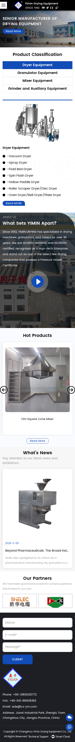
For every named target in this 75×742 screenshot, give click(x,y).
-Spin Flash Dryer (20, 175)
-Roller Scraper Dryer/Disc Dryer (32, 188)
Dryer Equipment (37, 65)
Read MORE (14, 203)
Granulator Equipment (37, 73)
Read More (13, 31)
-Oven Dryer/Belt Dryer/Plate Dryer (34, 195)
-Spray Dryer (17, 162)
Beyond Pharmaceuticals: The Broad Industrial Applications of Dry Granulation (37, 550)
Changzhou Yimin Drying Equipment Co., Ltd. (45, 732)
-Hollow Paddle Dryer (23, 182)
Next (71, 390)
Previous (4, 390)
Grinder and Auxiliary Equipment (37, 89)
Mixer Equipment (37, 81)
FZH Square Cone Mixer (37, 419)
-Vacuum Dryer (19, 156)
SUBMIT (17, 659)
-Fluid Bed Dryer (19, 169)
